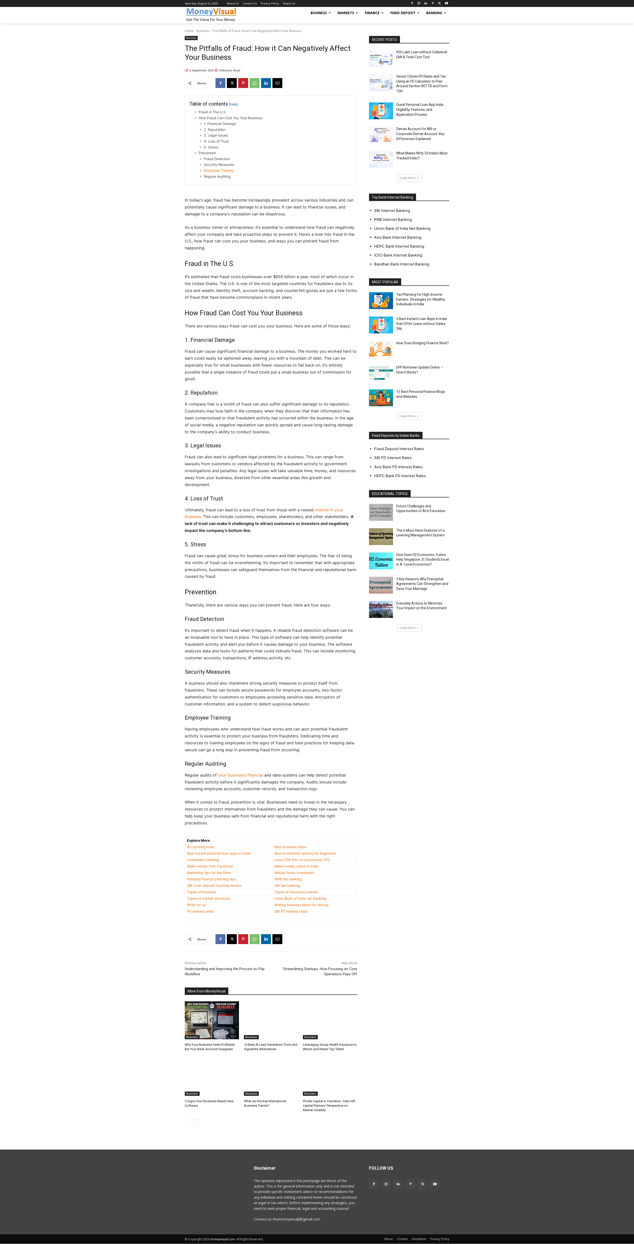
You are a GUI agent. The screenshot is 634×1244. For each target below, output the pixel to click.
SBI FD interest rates (291, 911)
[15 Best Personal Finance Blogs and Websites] (381, 397)
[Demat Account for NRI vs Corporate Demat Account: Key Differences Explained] (381, 135)
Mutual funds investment (294, 872)
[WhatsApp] (255, 83)
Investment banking (203, 860)
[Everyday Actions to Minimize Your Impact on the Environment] (381, 609)
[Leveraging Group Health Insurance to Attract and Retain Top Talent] (330, 1020)
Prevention (207, 153)
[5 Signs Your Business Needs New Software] (212, 1077)
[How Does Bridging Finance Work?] (381, 349)
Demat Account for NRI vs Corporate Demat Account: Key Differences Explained (420, 134)
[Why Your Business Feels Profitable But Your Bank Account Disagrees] (212, 1020)
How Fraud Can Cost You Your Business (230, 118)
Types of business (201, 892)
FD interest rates (200, 911)
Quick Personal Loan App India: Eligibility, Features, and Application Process (420, 109)
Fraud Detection (217, 159)
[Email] (277, 83)
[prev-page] (188, 1122)
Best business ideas (290, 847)
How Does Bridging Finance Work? (422, 343)
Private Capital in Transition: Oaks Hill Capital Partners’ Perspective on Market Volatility (329, 1105)
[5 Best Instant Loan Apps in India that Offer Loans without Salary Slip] (381, 325)
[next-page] (196, 1122)
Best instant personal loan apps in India (218, 853)
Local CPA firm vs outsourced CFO (302, 860)
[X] (439, 3)
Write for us (196, 905)
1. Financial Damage (220, 123)
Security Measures (219, 164)
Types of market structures (209, 898)
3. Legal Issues (216, 135)
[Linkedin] (426, 3)
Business (203, 31)
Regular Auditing (217, 176)
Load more (407, 178)
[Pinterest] (433, 3)
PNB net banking (288, 879)
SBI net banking (287, 885)
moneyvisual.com (222, 1239)
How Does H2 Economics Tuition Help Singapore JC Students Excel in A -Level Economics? (422, 559)
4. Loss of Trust (216, 141)
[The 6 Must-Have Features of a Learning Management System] (381, 536)
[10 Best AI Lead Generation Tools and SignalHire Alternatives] (271, 1020)
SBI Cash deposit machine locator (214, 885)
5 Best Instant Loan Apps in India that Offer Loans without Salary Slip (421, 323)
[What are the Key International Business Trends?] (271, 1077)
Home (189, 31)
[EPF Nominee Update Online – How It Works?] (381, 373)
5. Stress (211, 147)
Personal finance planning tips (211, 879)
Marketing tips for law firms (209, 872)
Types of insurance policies (296, 892)
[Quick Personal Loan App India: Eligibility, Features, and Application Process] (381, 110)
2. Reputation (214, 129)
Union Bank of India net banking (300, 898)
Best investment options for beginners (305, 853)
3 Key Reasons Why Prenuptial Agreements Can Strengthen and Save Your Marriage (422, 584)
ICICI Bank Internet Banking (398, 255)
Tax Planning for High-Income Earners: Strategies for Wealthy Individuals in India (420, 299)
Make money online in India (296, 866)
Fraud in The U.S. (213, 112)
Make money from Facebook (210, 866)
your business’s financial (240, 775)
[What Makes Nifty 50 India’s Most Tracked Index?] (381, 159)
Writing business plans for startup (301, 905)
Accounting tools (200, 847)
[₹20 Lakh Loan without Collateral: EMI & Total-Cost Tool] (381, 58)
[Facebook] (412, 3)
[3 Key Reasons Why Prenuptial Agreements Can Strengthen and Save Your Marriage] (381, 585)
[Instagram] (419, 3)
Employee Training (219, 170)
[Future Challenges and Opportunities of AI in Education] (381, 512)
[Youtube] (446, 3)
